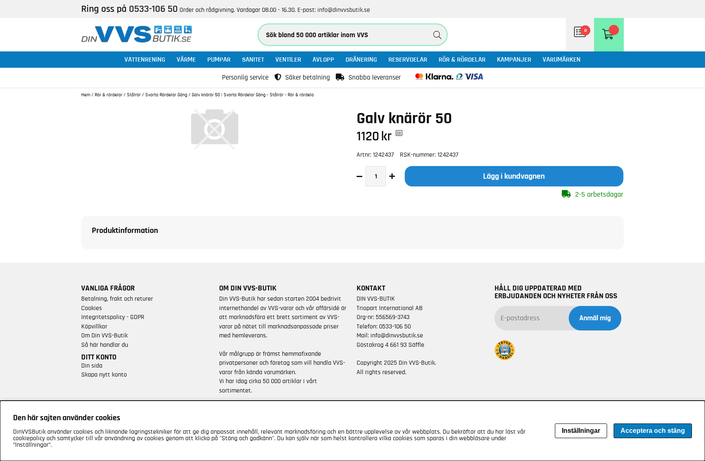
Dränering (361, 59)
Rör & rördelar (462, 59)
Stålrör (134, 94)
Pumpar (219, 59)
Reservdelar (407, 59)
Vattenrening (144, 59)
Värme (186, 59)
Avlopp (323, 59)
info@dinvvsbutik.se (343, 10)
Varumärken (562, 59)
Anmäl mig (595, 318)
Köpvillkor (94, 326)
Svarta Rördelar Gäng (166, 94)
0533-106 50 (395, 326)
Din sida (91, 365)
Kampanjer (514, 59)
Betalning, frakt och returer (117, 298)
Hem (85, 94)
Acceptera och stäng (653, 430)
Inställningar (581, 430)
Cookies (91, 308)
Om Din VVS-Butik (104, 335)
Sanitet (253, 59)
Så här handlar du (104, 344)
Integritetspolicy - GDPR (112, 317)
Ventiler (288, 59)
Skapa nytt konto (104, 374)
